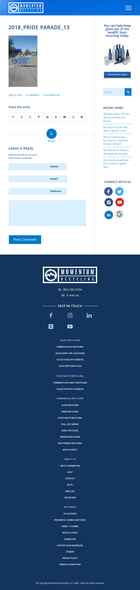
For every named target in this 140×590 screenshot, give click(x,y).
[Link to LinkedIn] (89, 315)
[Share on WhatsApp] (30, 117)
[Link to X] (51, 326)
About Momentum (70, 465)
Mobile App (70, 539)
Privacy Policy (70, 558)
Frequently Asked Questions (70, 520)
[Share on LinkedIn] (47, 117)
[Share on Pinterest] (39, 117)
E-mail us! (72, 295)
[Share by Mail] (82, 117)
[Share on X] (21, 117)
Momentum (53, 95)
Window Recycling (70, 436)
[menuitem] (126, 7)
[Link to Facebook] (51, 315)
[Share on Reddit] (73, 117)
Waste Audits (70, 449)
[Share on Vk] (64, 117)
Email (54, 178)
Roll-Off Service (70, 424)
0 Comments (32, 95)
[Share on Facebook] (13, 117)
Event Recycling (70, 430)
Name (55, 166)
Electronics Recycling (70, 443)
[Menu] (126, 7)
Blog (70, 484)
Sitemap (70, 551)
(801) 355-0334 (72, 289)
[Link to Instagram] (70, 315)
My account (70, 513)
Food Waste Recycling (70, 417)
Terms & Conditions (70, 564)
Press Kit (70, 491)
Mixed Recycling (70, 411)
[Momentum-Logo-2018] (26, 7)
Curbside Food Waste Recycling (70, 382)
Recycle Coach (70, 532)
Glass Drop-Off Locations (70, 353)
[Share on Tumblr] (56, 117)
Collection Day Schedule (70, 359)
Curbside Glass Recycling (70, 346)
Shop (70, 472)
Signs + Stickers (70, 526)
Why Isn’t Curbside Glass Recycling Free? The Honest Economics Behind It (115, 140)
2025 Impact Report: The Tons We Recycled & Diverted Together (116, 117)
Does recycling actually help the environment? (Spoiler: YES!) (116, 163)
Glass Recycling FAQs (70, 365)
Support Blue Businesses (70, 545)
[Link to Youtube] (70, 326)
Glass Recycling (70, 405)
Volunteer (70, 497)
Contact (70, 478)
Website (55, 191)
